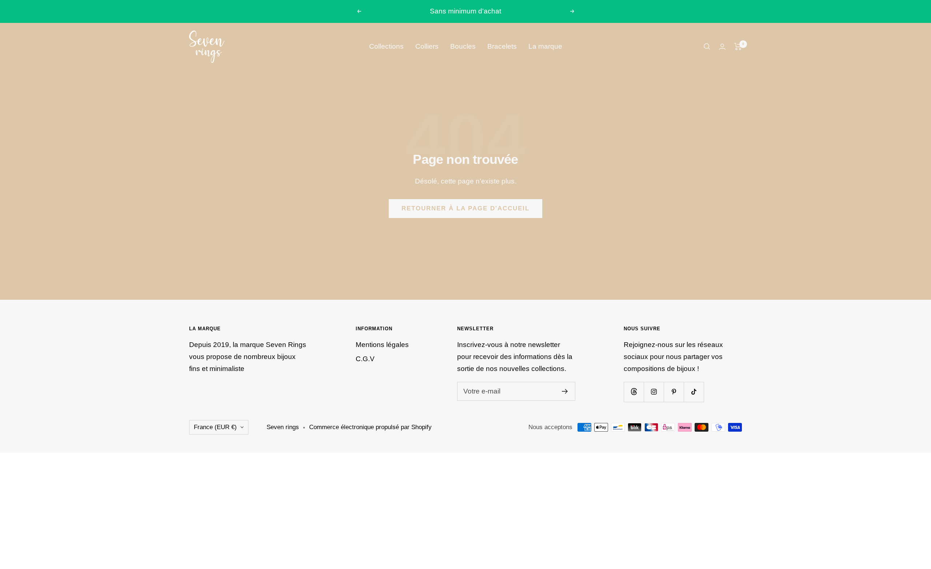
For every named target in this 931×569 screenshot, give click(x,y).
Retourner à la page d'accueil (465, 208)
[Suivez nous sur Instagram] (654, 392)
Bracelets (502, 46)
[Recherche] (707, 46)
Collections (386, 46)
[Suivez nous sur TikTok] (694, 392)
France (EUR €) (215, 427)
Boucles (463, 46)
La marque (545, 46)
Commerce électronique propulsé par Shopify (370, 427)
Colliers (427, 46)
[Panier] (738, 46)
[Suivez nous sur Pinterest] (674, 392)
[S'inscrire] (565, 391)
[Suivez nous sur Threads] (634, 392)
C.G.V (365, 359)
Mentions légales (382, 344)
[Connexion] (722, 47)
